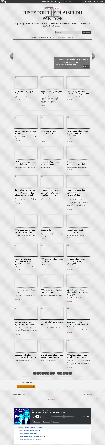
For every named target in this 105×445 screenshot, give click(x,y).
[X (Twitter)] (59, 2)
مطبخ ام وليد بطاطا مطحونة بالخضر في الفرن (25, 356)
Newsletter (62, 38)
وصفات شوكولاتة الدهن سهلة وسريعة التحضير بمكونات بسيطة (76, 192)
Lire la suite (86, 66)
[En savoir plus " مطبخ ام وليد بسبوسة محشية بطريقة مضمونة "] (26, 318)
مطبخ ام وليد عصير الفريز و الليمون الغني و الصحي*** (77, 133)
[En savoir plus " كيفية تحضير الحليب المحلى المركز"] (78, 226)
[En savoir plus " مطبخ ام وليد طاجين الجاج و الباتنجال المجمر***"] (26, 158)
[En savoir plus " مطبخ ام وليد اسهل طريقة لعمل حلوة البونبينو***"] (26, 127)
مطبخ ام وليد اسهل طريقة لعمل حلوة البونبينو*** (25, 132)
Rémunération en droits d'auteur (73, 398)
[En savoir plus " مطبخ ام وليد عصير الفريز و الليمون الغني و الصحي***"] (78, 127)
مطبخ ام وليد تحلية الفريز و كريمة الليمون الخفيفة (52, 356)
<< (35, 373)
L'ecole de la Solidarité (13, 398)
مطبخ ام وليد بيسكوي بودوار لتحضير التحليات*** (78, 92)
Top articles (45, 398)
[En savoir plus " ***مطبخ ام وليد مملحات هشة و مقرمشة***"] (52, 286)
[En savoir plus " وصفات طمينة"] (52, 226)
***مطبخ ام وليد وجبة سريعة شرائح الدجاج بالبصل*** (76, 261)
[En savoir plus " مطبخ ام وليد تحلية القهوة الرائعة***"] (52, 88)
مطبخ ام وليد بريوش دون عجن (25, 291)
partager (47, 421)
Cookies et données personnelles (95, 398)
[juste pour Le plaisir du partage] (52, 8)
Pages (51, 38)
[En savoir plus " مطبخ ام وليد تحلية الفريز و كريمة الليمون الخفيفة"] (52, 351)
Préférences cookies (52, 399)
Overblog (90, 394)
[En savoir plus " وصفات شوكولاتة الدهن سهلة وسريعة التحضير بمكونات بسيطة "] (78, 187)
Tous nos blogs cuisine (47, 1)
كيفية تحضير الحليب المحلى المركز (75, 231)
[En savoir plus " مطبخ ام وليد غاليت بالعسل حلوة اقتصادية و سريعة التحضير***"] (26, 255)
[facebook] (56, 2)
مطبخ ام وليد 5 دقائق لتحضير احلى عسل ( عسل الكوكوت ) (78, 292)
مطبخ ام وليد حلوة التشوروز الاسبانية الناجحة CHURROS (77, 324)
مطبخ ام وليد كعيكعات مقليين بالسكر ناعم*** (50, 163)
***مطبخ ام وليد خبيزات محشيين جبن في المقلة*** (78, 356)
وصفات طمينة (47, 230)
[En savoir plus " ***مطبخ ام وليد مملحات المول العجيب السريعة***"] (26, 226)
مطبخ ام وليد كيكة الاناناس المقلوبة (52, 323)
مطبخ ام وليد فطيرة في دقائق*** (24, 92)
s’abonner (38, 421)
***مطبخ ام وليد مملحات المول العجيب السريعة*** (25, 231)
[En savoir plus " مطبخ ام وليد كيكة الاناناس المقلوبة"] (52, 318)
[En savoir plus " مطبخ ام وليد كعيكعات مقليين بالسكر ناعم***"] (52, 158)
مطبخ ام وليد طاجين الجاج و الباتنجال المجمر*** (25, 163)
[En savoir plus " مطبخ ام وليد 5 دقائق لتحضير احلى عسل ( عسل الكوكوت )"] (78, 286)
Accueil (34, 38)
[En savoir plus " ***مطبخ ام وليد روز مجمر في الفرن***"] (52, 255)
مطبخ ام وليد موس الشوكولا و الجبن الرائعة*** (49, 133)
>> (70, 373)
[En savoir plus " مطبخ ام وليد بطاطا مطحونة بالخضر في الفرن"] (26, 351)
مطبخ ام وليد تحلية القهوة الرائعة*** (51, 92)
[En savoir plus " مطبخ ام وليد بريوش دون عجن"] (26, 286)
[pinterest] (61, 2)
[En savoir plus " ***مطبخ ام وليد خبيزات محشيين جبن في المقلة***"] (78, 351)
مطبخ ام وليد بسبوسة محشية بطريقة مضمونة (24, 323)
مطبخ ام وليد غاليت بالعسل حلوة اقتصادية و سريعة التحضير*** (24, 261)
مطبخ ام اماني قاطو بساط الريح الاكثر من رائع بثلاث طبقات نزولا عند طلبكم (25, 192)
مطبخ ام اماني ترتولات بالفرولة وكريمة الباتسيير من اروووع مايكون (51, 192)
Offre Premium (84, 398)
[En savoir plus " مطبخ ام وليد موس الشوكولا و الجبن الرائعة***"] (52, 127)
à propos (57, 421)
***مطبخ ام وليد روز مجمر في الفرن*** (52, 260)
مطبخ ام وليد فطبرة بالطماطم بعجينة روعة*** (77, 163)
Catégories (42, 38)
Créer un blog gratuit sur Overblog (35, 398)
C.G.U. (64, 398)
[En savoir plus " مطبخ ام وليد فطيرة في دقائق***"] (26, 88)
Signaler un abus (57, 398)
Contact (70, 38)
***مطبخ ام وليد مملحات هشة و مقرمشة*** (51, 291)
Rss (26, 386)
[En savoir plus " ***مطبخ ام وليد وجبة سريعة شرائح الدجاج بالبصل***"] (78, 255)
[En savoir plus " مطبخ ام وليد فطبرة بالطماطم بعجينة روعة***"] (78, 158)
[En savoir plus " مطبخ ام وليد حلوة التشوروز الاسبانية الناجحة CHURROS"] (78, 318)
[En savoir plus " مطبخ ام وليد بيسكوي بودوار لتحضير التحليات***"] (78, 88)
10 (64, 373)
